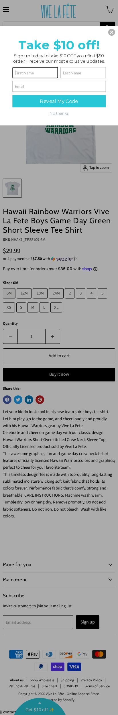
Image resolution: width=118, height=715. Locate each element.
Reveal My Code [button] (59, 101)
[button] (111, 32)
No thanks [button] (59, 113)
